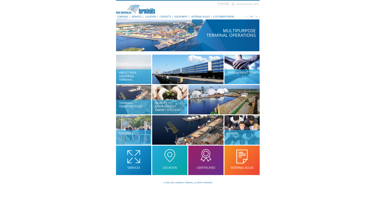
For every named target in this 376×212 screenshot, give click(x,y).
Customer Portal (224, 16)
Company (122, 16)
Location (150, 16)
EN (251, 16)
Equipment (181, 16)
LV (246, 16)
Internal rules (200, 16)
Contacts (165, 16)
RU (257, 16)
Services (136, 16)
